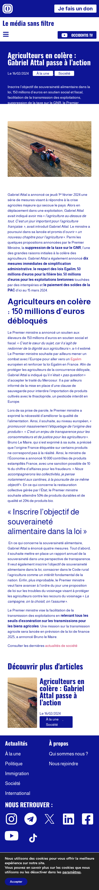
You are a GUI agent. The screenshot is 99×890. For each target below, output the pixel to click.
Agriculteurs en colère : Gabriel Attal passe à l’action (62, 691)
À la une (43, 73)
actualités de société (61, 646)
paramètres (71, 872)
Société (64, 73)
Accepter (16, 882)
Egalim (76, 359)
